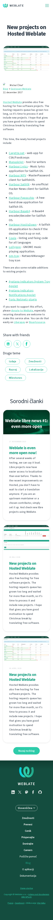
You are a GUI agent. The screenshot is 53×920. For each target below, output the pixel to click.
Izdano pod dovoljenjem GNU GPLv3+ (35, 895)
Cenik (28, 831)
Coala (12, 238)
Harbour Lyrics (18, 166)
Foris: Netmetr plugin (23, 299)
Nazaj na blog (26, 751)
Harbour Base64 (19, 211)
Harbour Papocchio (21, 198)
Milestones (15, 378)
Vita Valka (41, 903)
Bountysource (37, 322)
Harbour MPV (17, 175)
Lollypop (15, 247)
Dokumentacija (28, 876)
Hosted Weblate (12, 102)
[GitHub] (40, 792)
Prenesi (28, 824)
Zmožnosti (35, 361)
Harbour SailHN (19, 184)
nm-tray (14, 256)
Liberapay (19, 322)
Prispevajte (27, 837)
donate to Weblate (22, 310)
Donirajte (28, 843)
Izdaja (12, 361)
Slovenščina (25, 808)
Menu (47, 5)
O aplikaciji (28, 869)
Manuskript (16, 162)
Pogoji (10, 903)
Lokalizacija (36, 369)
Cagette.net (17, 153)
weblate (26, 783)
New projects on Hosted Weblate (22, 566)
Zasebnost (19, 903)
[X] (20, 792)
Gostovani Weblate (21, 88)
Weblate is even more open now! (23, 450)
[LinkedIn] (13, 792)
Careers (28, 850)
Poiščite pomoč (28, 856)
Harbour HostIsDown (23, 225)
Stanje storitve (26, 888)
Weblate (17, 5)
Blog (5, 88)
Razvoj (13, 369)
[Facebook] (33, 792)
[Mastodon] (26, 792)
